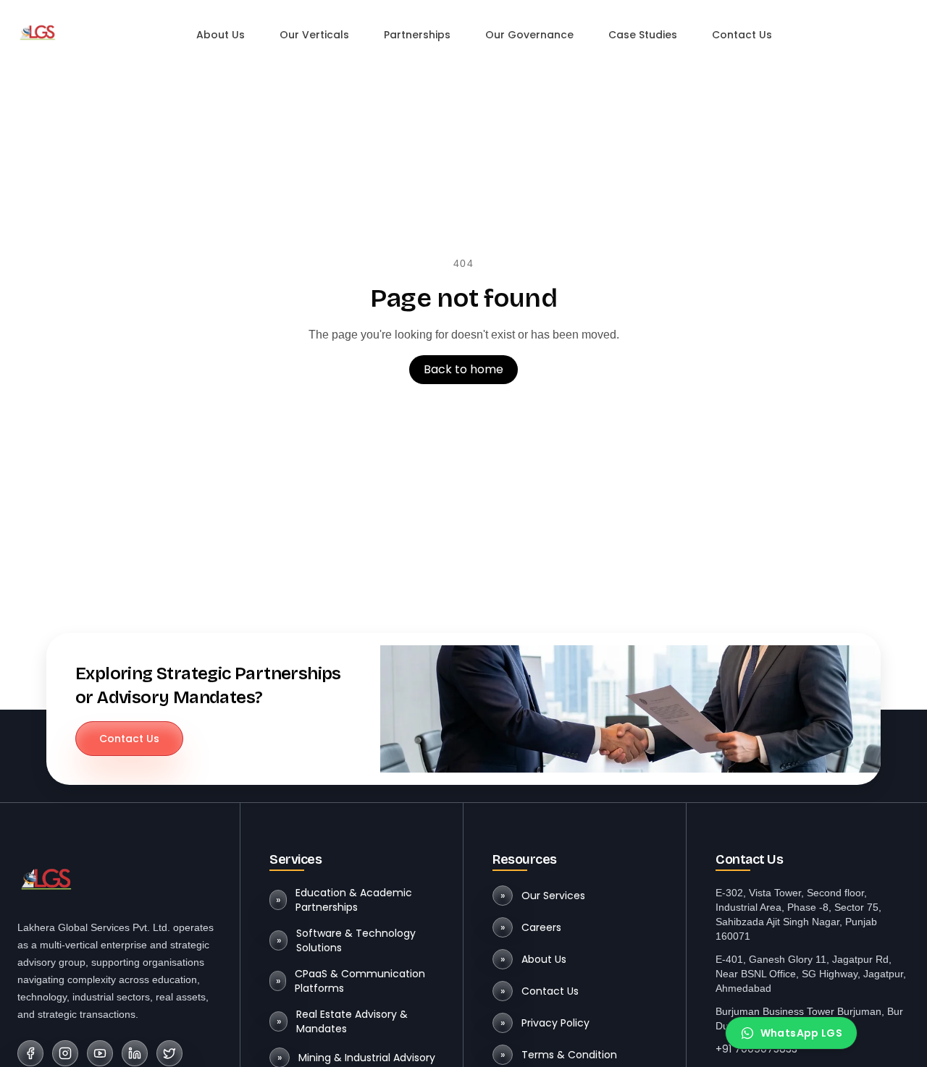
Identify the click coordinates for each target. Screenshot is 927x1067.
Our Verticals (314, 34)
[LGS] (37, 32)
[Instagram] (65, 1053)
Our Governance (529, 34)
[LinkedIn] (135, 1053)
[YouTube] (100, 1053)
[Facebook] (30, 1053)
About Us (220, 34)
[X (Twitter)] (169, 1053)
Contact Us (742, 34)
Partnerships (417, 34)
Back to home (463, 369)
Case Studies (642, 34)
